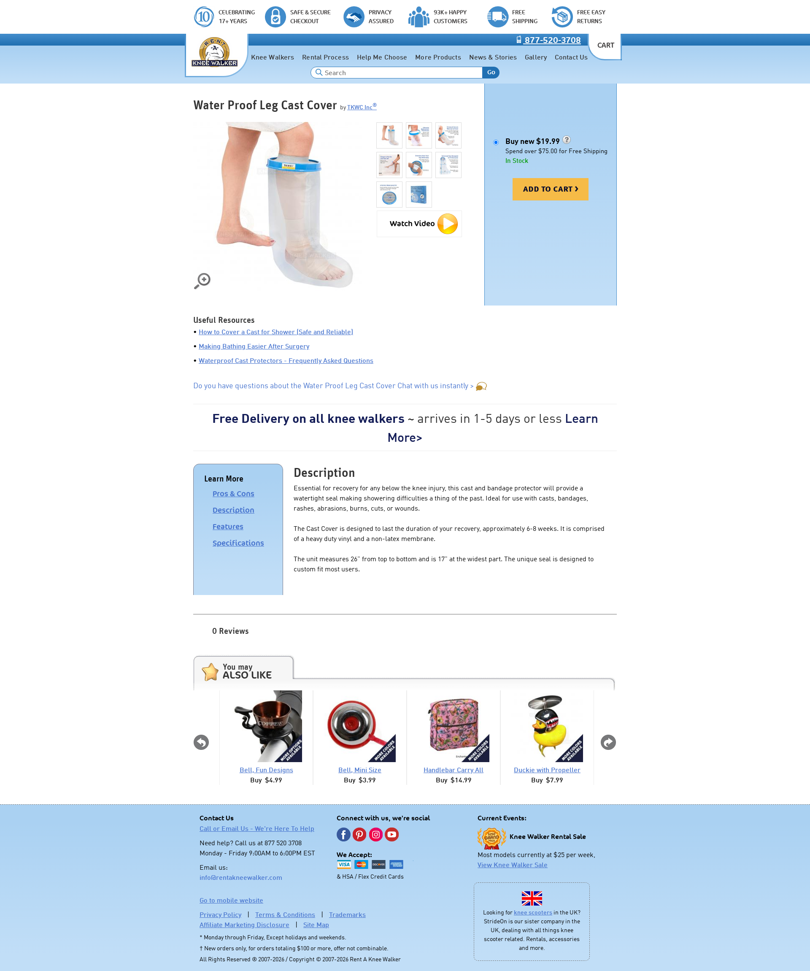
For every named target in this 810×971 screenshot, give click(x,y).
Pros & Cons (233, 494)
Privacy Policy (220, 914)
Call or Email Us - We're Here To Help (257, 828)
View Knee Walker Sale (513, 864)
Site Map (316, 924)
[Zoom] (277, 206)
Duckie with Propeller (547, 769)
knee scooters (533, 912)
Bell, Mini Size (359, 769)
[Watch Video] (419, 213)
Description (233, 510)
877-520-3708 (552, 40)
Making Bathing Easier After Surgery (254, 346)
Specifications (238, 543)
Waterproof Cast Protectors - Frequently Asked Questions (286, 360)
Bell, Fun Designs (266, 769)
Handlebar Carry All (453, 769)
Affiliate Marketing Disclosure (244, 924)
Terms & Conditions (285, 914)
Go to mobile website (231, 900)
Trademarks (347, 914)
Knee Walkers (272, 57)
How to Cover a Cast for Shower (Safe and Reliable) (276, 331)
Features (228, 526)
